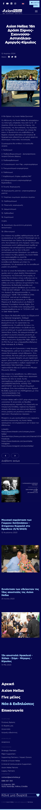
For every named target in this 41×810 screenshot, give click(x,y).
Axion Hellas (12, 690)
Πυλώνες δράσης (8, 722)
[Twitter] (12, 57)
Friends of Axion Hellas (10, 761)
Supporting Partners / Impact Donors (16, 757)
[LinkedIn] (15, 57)
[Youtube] (7, 4)
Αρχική (7, 684)
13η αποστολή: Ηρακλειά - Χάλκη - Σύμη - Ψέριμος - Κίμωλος (17, 658)
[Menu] (36, 11)
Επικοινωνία (12, 710)
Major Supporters (8, 754)
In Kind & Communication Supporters (16, 764)
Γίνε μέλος (10, 697)
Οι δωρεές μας (7, 726)
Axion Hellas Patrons (9, 767)
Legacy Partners (8, 771)
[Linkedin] (11, 4)
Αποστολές (5, 729)
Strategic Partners (8, 750)
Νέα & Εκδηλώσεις (17, 704)
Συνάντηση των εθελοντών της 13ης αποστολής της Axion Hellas (20, 592)
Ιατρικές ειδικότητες (9, 732)
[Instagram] (15, 4)
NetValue (30, 802)
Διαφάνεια (5, 742)
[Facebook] (3, 4)
